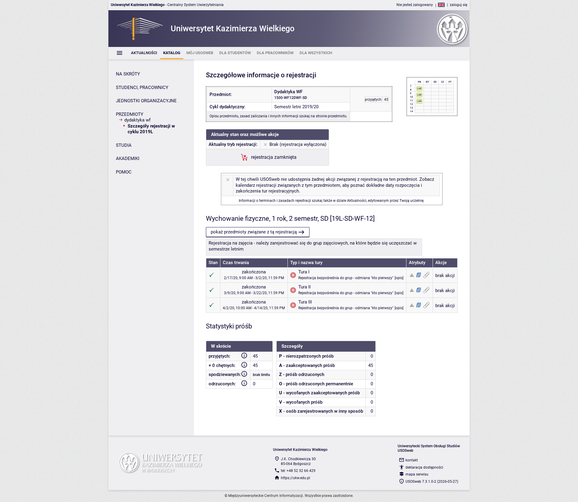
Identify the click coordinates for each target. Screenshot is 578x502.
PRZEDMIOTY (129, 114)
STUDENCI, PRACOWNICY (142, 87)
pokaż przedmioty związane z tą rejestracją (254, 232)
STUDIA (124, 145)
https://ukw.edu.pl (295, 478)
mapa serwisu (417, 474)
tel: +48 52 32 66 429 (298, 471)
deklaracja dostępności (424, 467)
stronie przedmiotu (331, 116)
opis (399, 278)
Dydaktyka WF (137, 120)
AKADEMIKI (127, 158)
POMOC (124, 172)
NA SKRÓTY (128, 74)
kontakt (412, 460)
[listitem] (144, 53)
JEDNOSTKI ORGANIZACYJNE (146, 100)
